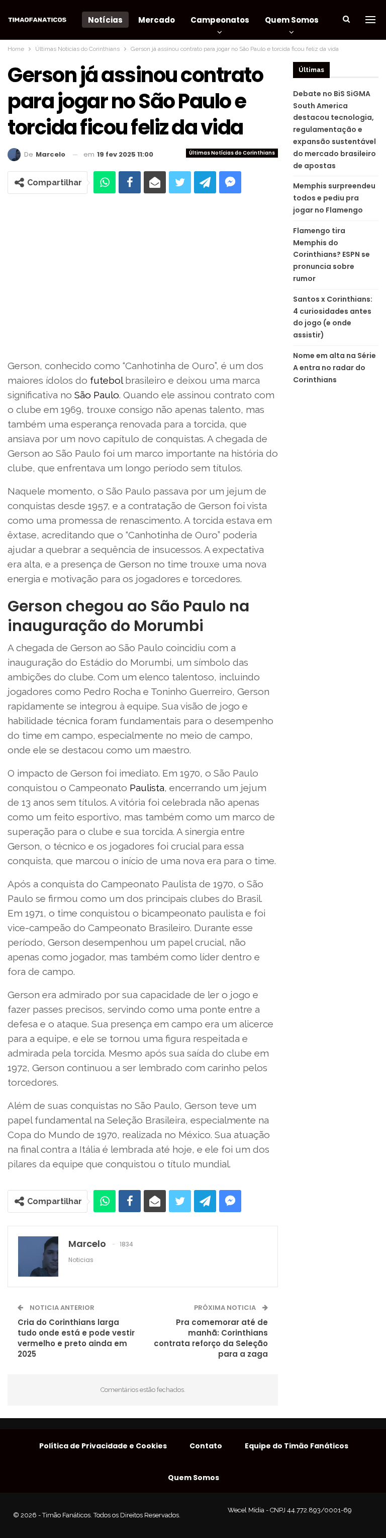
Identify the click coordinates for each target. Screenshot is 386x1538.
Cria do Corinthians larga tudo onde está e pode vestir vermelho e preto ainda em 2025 (76, 1338)
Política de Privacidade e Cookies (103, 1446)
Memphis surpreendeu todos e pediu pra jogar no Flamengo (334, 198)
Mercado (156, 20)
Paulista (147, 787)
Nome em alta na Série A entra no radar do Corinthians (334, 368)
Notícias (105, 20)
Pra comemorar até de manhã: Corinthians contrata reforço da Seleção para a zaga (211, 1338)
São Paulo (96, 394)
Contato (205, 1446)
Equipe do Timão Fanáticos (296, 1446)
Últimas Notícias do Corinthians (232, 153)
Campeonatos (219, 20)
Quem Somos (292, 20)
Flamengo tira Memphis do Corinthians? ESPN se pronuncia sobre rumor (331, 255)
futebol (106, 380)
